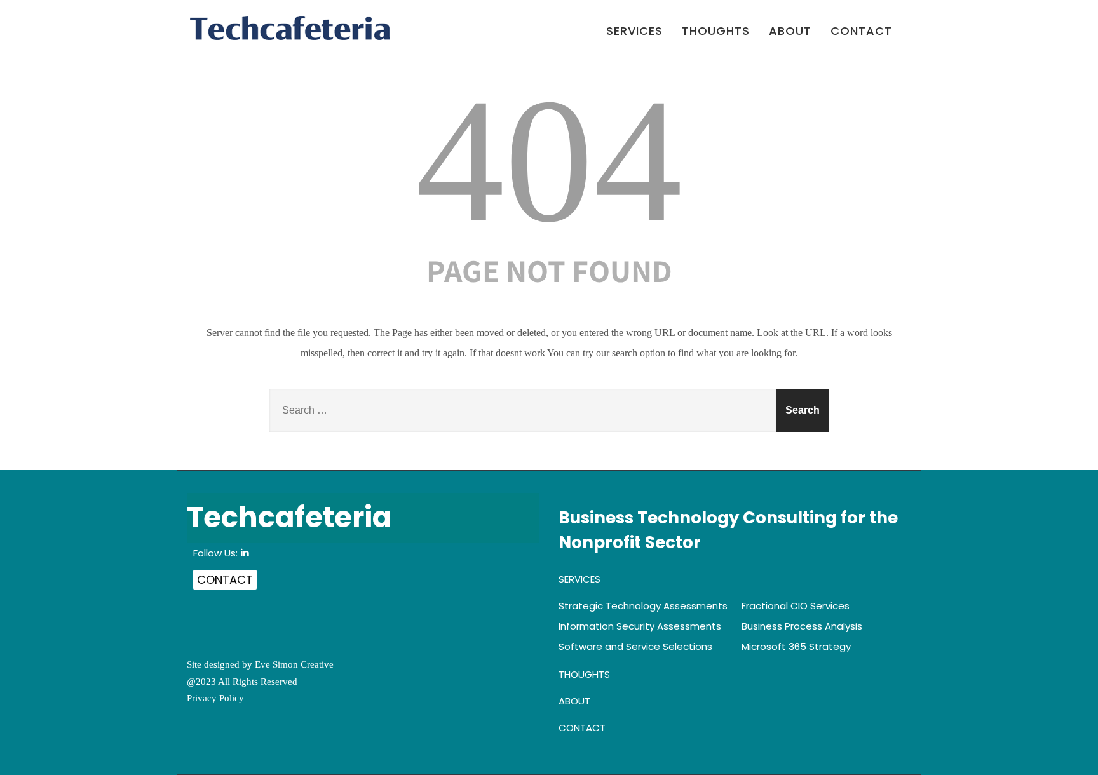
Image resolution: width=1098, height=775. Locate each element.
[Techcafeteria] (290, 28)
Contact (861, 32)
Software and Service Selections (635, 646)
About (790, 32)
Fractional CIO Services (796, 605)
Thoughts (716, 32)
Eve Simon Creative (294, 664)
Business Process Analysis (802, 626)
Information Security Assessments (640, 626)
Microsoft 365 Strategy (796, 646)
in (244, 553)
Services (634, 32)
